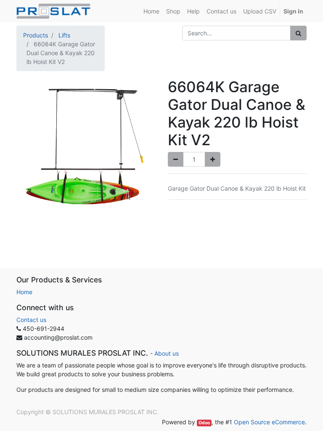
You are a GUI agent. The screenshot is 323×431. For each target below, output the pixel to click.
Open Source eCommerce (269, 422)
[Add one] (212, 159)
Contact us (31, 319)
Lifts (64, 35)
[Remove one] (175, 159)
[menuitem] (151, 11)
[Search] (298, 33)
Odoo (204, 423)
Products (35, 35)
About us (166, 353)
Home (24, 291)
